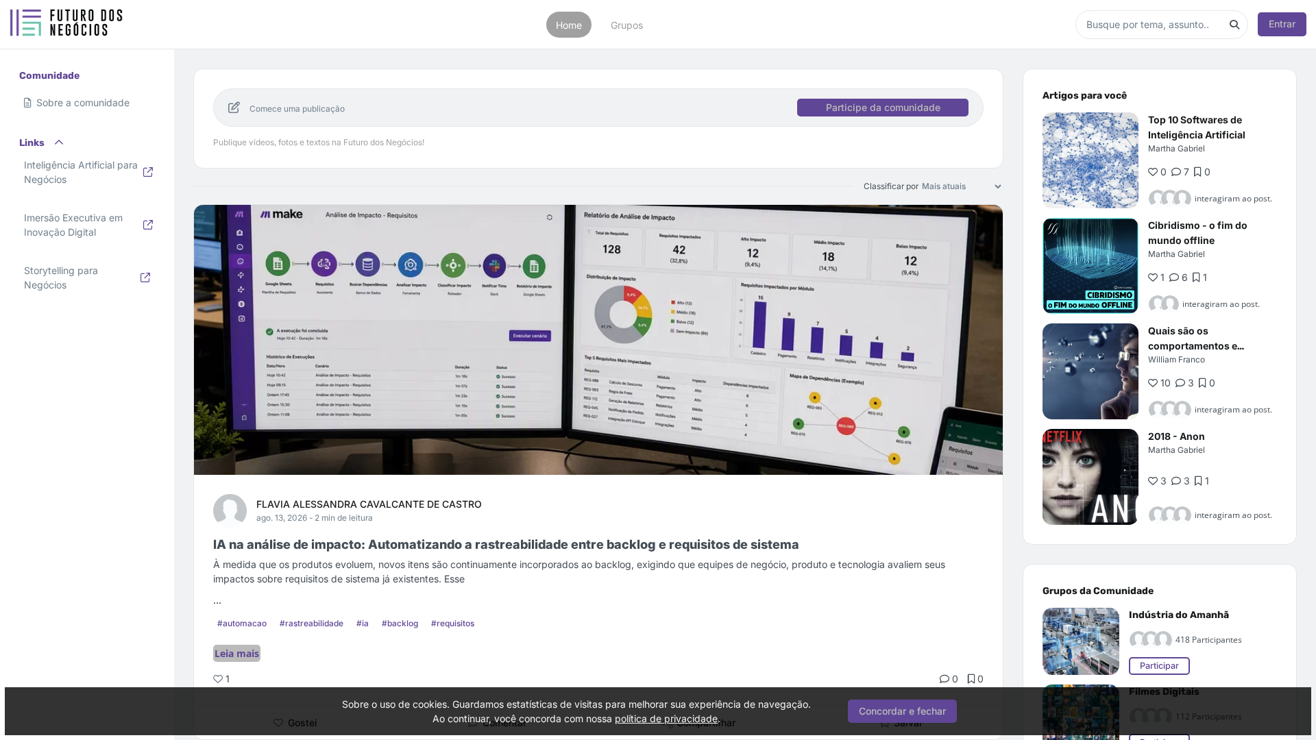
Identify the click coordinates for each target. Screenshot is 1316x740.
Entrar (1282, 23)
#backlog (400, 623)
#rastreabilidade (311, 623)
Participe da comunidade (883, 107)
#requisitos (452, 623)
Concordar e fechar (902, 711)
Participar (1159, 666)
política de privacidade (666, 718)
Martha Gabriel (1176, 148)
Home (569, 24)
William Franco (1176, 359)
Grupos (627, 24)
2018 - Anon (1176, 436)
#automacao (242, 623)
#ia (362, 623)
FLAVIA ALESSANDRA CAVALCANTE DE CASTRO (369, 504)
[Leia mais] (1090, 160)
